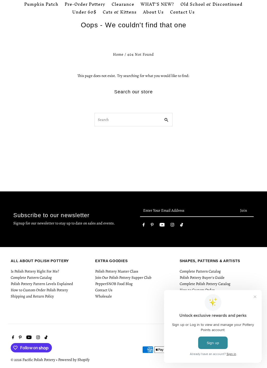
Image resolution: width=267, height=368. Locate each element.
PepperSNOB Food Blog (114, 283)
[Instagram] (172, 226)
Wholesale (103, 296)
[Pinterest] (152, 226)
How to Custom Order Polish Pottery (39, 290)
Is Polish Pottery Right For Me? (35, 271)
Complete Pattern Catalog (31, 277)
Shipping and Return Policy (32, 296)
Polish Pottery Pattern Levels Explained (42, 283)
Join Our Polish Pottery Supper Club (123, 277)
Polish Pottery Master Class (116, 271)
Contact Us (103, 290)
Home (118, 54)
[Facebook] (144, 226)
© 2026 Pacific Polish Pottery (33, 359)
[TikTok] (181, 226)
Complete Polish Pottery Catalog (205, 283)
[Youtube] (162, 226)
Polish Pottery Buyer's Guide (202, 277)
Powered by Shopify (74, 359)
